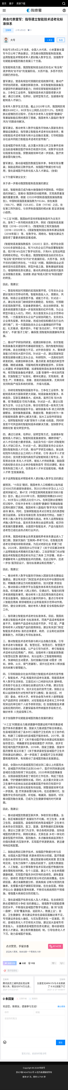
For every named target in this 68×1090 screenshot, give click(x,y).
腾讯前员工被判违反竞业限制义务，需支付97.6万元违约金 (16, 986)
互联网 (8, 30)
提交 (60, 1042)
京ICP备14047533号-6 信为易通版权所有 (34, 1072)
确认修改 (61, 1006)
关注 (50, 40)
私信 (61, 40)
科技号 (42, 1068)
